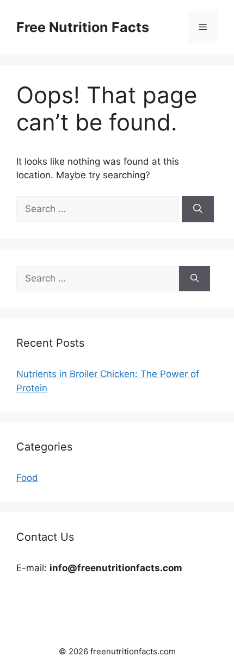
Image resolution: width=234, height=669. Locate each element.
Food (27, 477)
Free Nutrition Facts (82, 27)
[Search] (198, 209)
